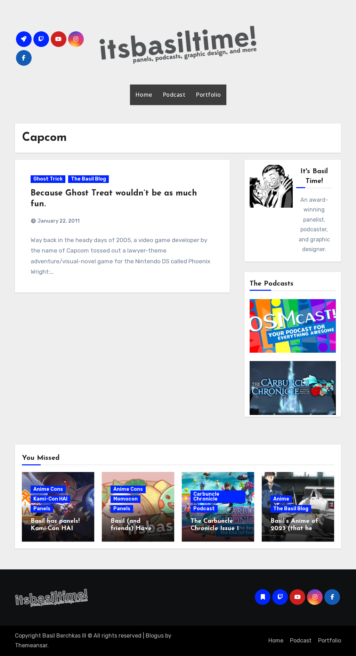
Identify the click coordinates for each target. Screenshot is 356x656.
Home (143, 94)
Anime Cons (48, 489)
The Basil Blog (88, 179)
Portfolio (208, 94)
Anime (281, 499)
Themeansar (31, 645)
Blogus (155, 635)
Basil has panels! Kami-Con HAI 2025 (55, 528)
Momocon (125, 499)
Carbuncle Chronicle (206, 496)
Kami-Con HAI (50, 499)
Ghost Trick (48, 179)
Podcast (174, 94)
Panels (41, 509)
